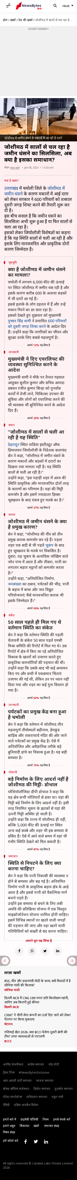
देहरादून (13, 444)
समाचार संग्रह (51, 1126)
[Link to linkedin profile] (46, 1142)
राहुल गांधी (57, 1097)
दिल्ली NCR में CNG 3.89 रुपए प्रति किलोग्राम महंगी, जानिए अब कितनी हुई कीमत (36, 1000)
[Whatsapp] (32, 951)
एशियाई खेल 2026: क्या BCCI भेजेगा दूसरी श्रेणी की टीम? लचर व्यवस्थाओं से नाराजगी (35, 1034)
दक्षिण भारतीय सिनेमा (26, 1105)
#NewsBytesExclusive (34, 1072)
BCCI (8, 1041)
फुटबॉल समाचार (64, 1089)
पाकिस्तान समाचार (36, 1097)
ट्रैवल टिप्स (9, 1072)
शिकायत (24, 1126)
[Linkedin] (57, 951)
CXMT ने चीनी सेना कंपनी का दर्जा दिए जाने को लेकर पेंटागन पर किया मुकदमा (37, 1017)
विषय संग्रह (9, 1132)
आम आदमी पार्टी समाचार (17, 1080)
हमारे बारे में (9, 1119)
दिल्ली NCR (11, 1007)
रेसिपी (6, 1105)
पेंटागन (8, 1024)
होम (5, 20)
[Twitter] (45, 951)
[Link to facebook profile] (25, 1142)
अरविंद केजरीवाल (13, 1064)
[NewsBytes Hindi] (28, 6)
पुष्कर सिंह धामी (19, 320)
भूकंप (49, 545)
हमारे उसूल (9, 1126)
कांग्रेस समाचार (36, 1064)
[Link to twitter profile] (36, 1142)
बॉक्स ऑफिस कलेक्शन (16, 1089)
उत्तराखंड (11, 188)
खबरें (13, 20)
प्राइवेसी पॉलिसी (29, 1119)
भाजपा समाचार (44, 1080)
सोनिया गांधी (12, 990)
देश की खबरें (25, 20)
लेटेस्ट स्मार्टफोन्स (12, 1097)
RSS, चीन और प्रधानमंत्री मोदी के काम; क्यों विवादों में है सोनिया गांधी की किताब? (37, 983)
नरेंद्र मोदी (53, 1064)
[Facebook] (19, 951)
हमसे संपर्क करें (61, 1119)
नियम (46, 1119)
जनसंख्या (14, 583)
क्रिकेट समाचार (42, 1089)
